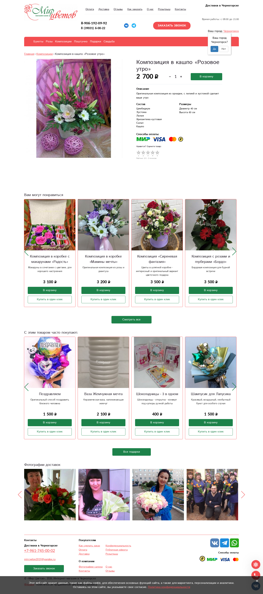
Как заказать (134, 9)
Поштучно (80, 41)
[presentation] (26, 251)
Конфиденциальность (118, 546)
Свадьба (109, 41)
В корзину (206, 77)
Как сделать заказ (89, 546)
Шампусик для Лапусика (211, 394)
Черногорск (231, 31)
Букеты (38, 41)
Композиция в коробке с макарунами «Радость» (49, 259)
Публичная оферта (117, 550)
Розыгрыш (164, 9)
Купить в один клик (50, 299)
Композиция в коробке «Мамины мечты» (103, 259)
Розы (49, 41)
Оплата (90, 9)
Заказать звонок (44, 568)
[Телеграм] (134, 25)
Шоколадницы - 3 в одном (157, 394)
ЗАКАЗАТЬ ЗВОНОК (172, 26)
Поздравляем (50, 394)
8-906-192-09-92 (94, 23)
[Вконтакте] (126, 25)
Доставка (103, 9)
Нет (223, 49)
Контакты (180, 9)
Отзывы (118, 9)
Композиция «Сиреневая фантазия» (157, 259)
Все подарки (131, 452)
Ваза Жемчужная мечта (103, 394)
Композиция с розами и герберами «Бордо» (211, 259)
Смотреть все (131, 320)
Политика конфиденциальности (169, 587)
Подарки (95, 41)
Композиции (63, 41)
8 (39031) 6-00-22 (93, 28)
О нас (150, 9)
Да (214, 49)
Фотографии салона (91, 567)
